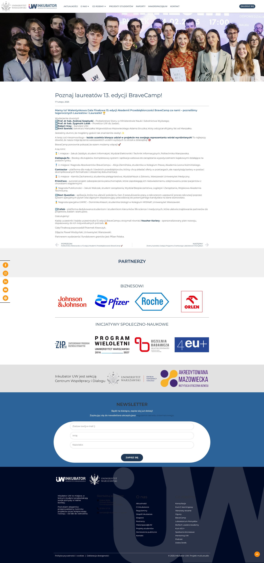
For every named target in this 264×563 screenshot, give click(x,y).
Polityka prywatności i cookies (69, 555)
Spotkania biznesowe (185, 532)
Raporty (140, 6)
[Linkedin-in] (5, 281)
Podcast (178, 539)
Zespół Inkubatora (144, 514)
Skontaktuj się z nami (110, 495)
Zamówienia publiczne (146, 532)
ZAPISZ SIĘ (132, 457)
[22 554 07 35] (104, 510)
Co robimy (98, 6)
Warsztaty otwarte (183, 511)
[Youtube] (5, 290)
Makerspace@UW (157, 6)
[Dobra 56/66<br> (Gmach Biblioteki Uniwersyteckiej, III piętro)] (112, 503)
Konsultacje (180, 503)
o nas (84, 6)
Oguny (178, 514)
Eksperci (140, 518)
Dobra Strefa (180, 543)
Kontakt (174, 6)
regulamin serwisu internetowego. (155, 415)
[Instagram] (5, 273)
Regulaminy (141, 511)
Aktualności (71, 6)
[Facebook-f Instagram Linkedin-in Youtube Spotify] (5, 281)
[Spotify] (5, 298)
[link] (42, 6)
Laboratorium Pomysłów (186, 521)
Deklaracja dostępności (98, 555)
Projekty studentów (121, 6)
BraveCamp (180, 518)
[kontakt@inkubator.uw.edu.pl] (112, 514)
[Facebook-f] (5, 265)
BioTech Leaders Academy (187, 525)
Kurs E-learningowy (184, 507)
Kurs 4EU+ (180, 528)
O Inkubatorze (142, 507)
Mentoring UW (182, 536)
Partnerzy (140, 521)
